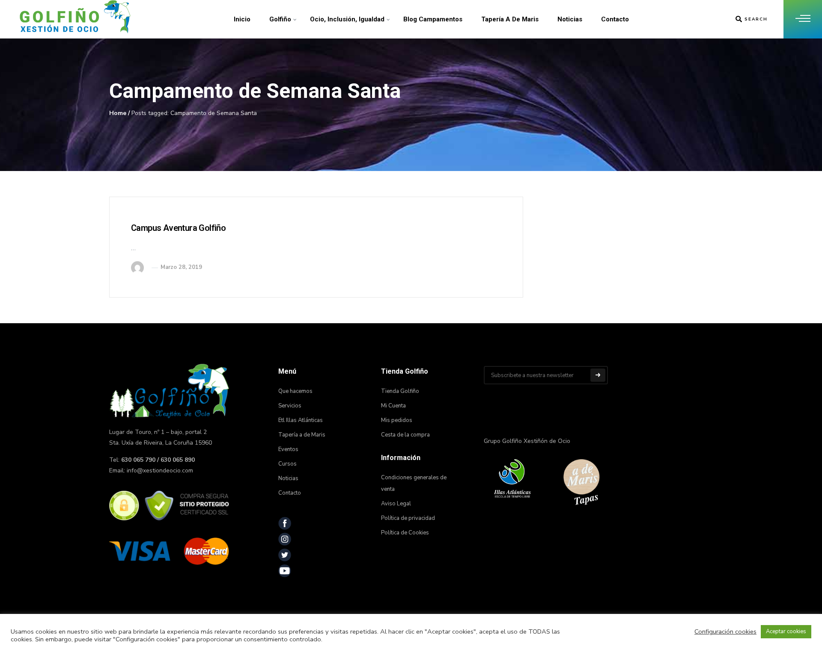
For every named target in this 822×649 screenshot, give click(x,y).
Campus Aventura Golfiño (178, 228)
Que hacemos (295, 391)
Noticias (569, 19)
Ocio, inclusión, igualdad (347, 19)
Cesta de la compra (405, 435)
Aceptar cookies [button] (786, 631)
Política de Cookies (405, 533)
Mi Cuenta (393, 406)
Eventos (288, 449)
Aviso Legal (396, 503)
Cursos (287, 464)
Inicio (242, 19)
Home (117, 113)
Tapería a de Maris (510, 19)
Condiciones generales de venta (414, 483)
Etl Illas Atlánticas (300, 420)
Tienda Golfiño (400, 391)
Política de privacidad (408, 518)
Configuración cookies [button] (725, 631)
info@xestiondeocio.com (160, 470)
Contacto (615, 19)
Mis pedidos (396, 420)
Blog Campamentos (432, 19)
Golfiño (280, 19)
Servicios (289, 406)
